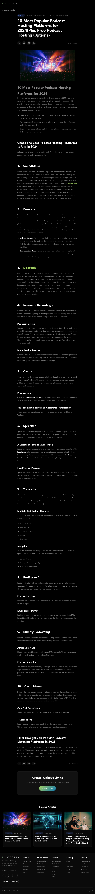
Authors (25, 872)
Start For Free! (47, 788)
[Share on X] (19, 43)
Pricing (69, 872)
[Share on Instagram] (34, 43)
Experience (70, 866)
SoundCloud (72, 183)
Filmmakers (26, 869)
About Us (69, 861)
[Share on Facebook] (24, 43)
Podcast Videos (41, 864)
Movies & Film (41, 869)
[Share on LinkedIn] (29, 43)
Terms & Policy (81, 891)
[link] (17, 829)
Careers (69, 869)
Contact (69, 875)
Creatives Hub (27, 861)
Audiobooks (40, 872)
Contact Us (84, 866)
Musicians (25, 864)
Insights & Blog (85, 861)
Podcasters (26, 866)
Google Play (15, 881)
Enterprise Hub (56, 861)
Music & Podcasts (42, 861)
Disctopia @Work (57, 864)
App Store (5, 881)
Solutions (54, 877)
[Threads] (17, 876)
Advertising (84, 869)
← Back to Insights (8, 10)
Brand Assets (85, 872)
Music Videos (41, 866)
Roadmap (69, 864)
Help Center (84, 864)
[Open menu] (91, 3)
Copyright (90, 891)
